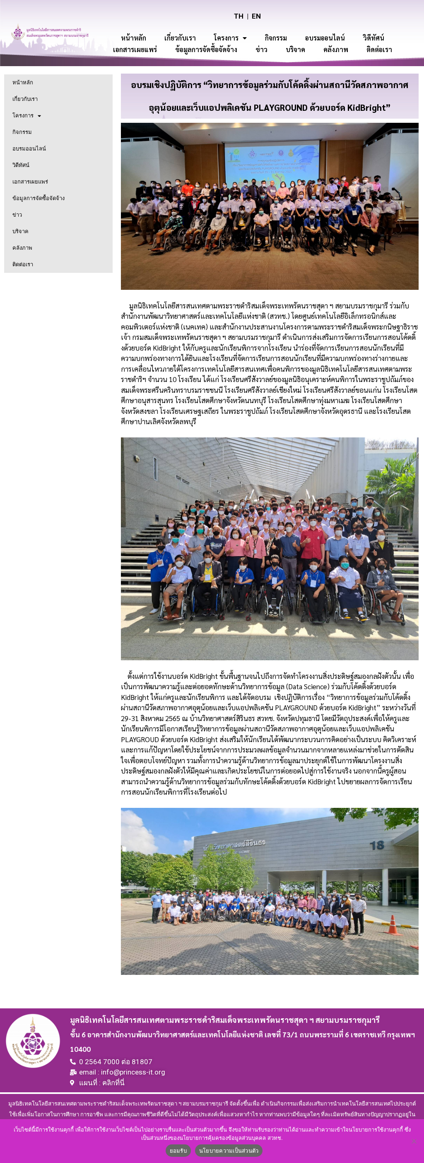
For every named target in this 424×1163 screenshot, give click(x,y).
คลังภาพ (335, 49)
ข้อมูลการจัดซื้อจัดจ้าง (206, 49)
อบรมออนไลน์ (325, 37)
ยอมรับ (178, 1150)
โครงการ (226, 37)
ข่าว (261, 49)
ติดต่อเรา (379, 49)
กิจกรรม (276, 37)
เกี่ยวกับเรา (180, 37)
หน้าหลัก (133, 37)
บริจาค (295, 49)
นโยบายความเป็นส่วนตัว (229, 1150)
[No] (414, 1141)
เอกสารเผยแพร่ (135, 49)
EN (256, 16)
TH (238, 16)
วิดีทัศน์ (373, 37)
